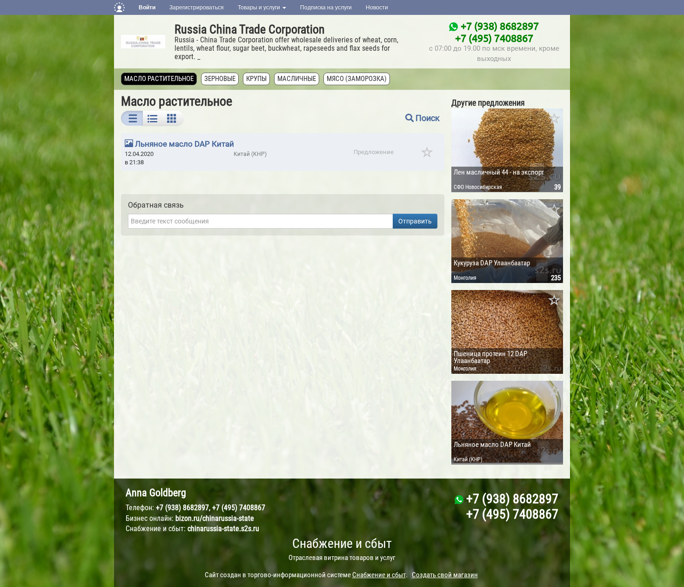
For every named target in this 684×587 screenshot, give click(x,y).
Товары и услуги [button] (260, 7)
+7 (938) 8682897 (500, 26)
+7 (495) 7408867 (494, 38)
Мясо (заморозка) (357, 78)
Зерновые (219, 78)
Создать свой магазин (445, 575)
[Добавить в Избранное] (555, 119)
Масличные (296, 78)
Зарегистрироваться (196, 7)
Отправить (415, 221)
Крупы (256, 78)
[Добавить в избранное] (427, 155)
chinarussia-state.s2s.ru (223, 528)
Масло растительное (159, 78)
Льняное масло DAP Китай (184, 143)
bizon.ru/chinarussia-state (214, 518)
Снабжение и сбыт (342, 543)
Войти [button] (147, 7)
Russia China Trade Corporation (249, 29)
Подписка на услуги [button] (326, 7)
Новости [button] (377, 7)
